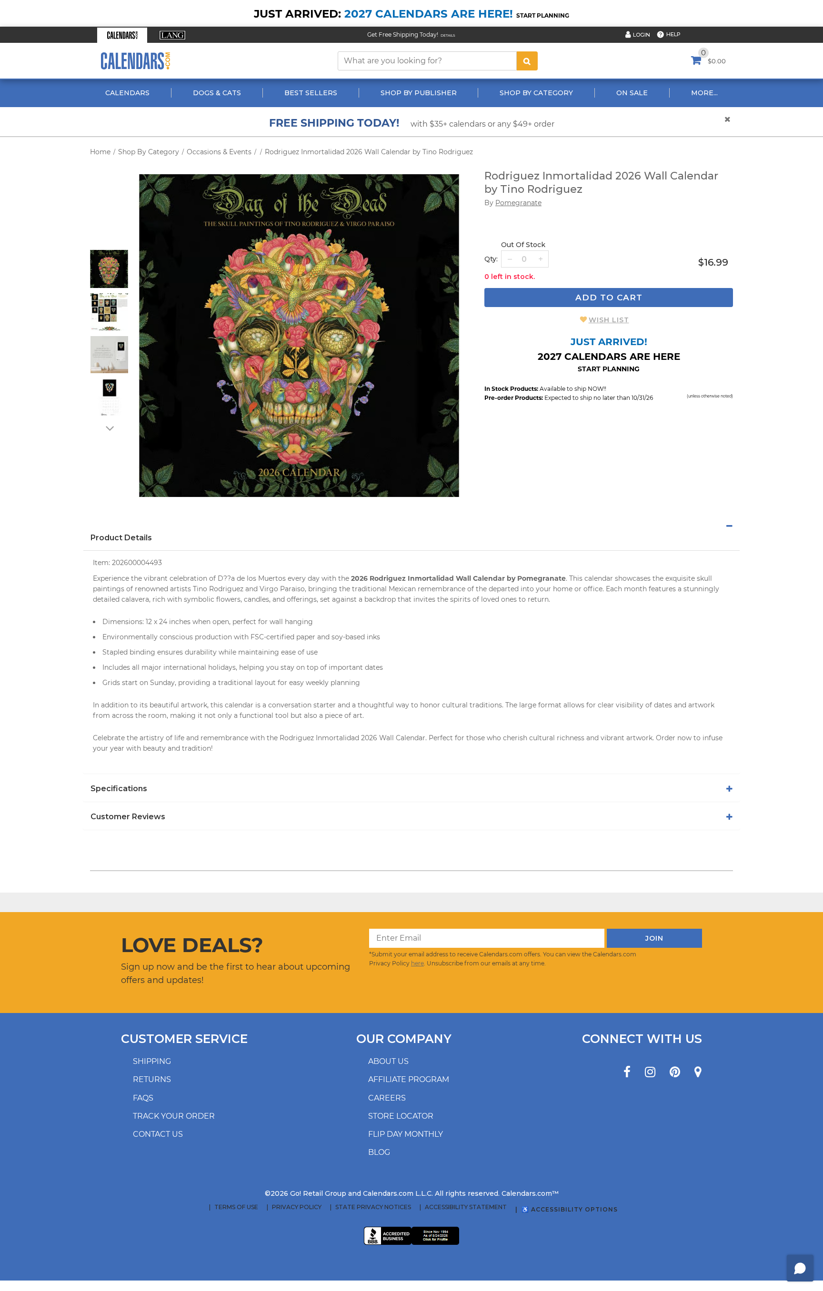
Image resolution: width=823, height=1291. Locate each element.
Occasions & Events (219, 152)
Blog (379, 1152)
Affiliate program (408, 1079)
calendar (598, 578)
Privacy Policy (296, 1207)
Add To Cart (608, 297)
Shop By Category (536, 93)
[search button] (527, 60)
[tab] (411, 526)
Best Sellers (310, 93)
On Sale (632, 93)
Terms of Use (236, 1207)
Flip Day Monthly (405, 1134)
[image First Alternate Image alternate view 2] (109, 312)
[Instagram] (650, 1072)
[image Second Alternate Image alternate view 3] (109, 355)
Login (641, 34)
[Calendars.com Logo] (135, 61)
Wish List (609, 320)
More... (704, 93)
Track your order (174, 1116)
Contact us (158, 1134)
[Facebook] (627, 1072)
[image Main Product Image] (299, 335)
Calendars (127, 93)
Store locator (400, 1116)
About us (388, 1061)
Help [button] (673, 34)
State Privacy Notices (373, 1207)
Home (100, 152)
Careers (387, 1097)
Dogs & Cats (217, 93)
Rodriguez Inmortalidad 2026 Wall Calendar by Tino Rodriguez (369, 152)
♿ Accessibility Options (570, 1209)
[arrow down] (109, 428)
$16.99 (713, 262)
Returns (152, 1079)
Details (448, 35)
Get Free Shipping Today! (402, 34)
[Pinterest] (675, 1072)
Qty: (491, 259)
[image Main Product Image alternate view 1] (109, 269)
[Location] (698, 1072)
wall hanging (291, 621)
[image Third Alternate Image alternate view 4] (109, 397)
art (357, 715)
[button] (122, 35)
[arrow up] (109, 243)
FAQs (143, 1097)
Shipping (152, 1061)
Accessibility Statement (466, 1207)
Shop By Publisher (419, 93)
